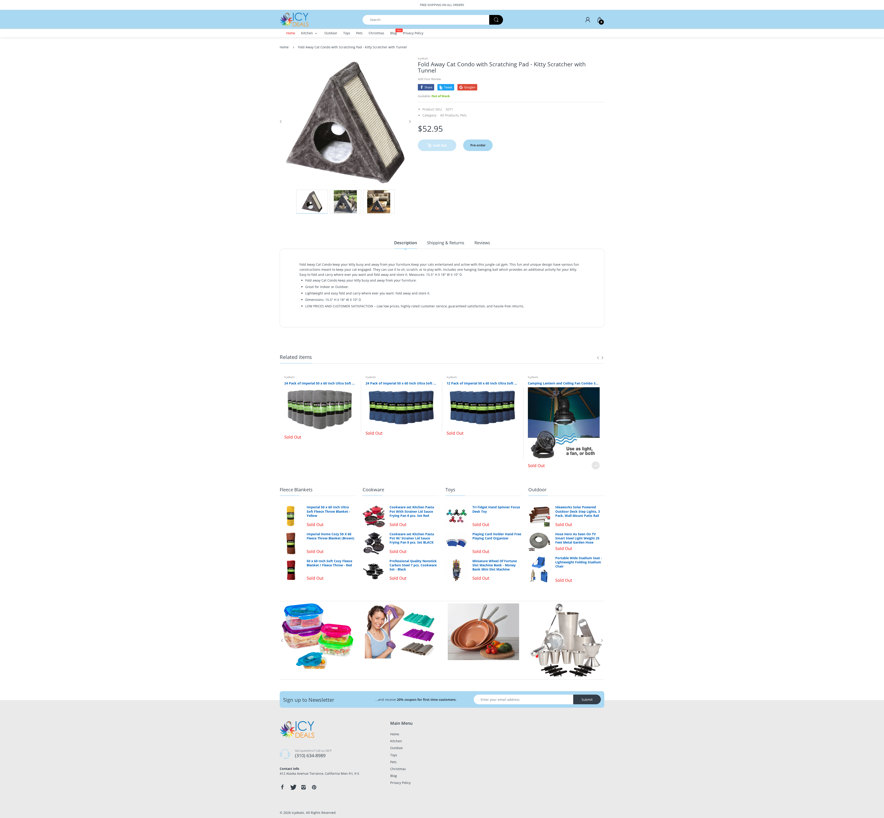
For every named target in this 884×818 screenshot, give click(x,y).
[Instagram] (303, 787)
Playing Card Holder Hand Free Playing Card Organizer (496, 536)
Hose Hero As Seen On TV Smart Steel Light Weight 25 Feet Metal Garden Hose (577, 538)
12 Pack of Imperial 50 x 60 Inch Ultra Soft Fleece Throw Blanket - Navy (483, 383)
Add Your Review (429, 79)
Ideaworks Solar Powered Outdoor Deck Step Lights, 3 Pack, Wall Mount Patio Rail (577, 511)
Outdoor (537, 489)
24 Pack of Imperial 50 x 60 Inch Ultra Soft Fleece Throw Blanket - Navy (402, 383)
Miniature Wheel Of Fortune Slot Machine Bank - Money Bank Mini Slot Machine (494, 565)
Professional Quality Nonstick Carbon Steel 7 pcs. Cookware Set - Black (413, 565)
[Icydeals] (294, 19)
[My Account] (587, 20)
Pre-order (478, 145)
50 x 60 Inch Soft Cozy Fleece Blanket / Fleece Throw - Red (329, 563)
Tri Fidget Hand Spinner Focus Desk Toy (496, 509)
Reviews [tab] (482, 242)
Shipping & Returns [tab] (445, 242)
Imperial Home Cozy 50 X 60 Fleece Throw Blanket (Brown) (330, 536)
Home (284, 47)
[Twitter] (292, 787)
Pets (463, 115)
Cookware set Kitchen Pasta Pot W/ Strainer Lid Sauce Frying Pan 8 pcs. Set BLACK (412, 538)
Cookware (373, 489)
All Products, (449, 115)
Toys (450, 489)
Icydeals (423, 58)
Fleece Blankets (296, 489)
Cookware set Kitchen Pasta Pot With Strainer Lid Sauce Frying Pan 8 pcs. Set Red (412, 511)
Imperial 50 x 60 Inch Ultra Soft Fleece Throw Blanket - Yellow (328, 511)
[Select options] (596, 465)
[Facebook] (282, 787)
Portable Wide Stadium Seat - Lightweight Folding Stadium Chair (578, 562)
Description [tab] (405, 242)
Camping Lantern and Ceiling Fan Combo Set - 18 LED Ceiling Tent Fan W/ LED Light (564, 383)
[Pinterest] (314, 787)
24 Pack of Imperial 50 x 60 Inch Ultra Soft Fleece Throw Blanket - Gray (320, 383)
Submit (587, 699)
